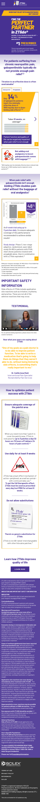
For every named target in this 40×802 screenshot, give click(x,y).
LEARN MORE (20, 569)
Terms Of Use (6, 770)
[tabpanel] (20, 31)
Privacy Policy (7, 773)
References (6, 776)
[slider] (11, 329)
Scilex (4, 779)
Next (35, 119)
